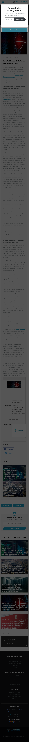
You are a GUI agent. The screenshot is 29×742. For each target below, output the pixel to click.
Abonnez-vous (20, 19)
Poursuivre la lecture (14, 23)
